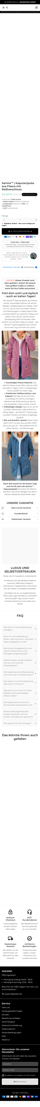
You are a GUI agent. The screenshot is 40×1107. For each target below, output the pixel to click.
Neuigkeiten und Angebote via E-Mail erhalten (20, 1075)
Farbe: (6, 212)
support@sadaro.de (12, 994)
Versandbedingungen (11, 1033)
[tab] (20, 628)
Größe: (6, 214)
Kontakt (5, 1015)
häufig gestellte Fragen (12, 1011)
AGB (4, 1036)
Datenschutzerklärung (12, 1025)
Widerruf (6, 1040)
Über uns (6, 1007)
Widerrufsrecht (8, 1029)
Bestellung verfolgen (11, 1018)
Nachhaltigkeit (8, 1022)
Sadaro (26, 1093)
